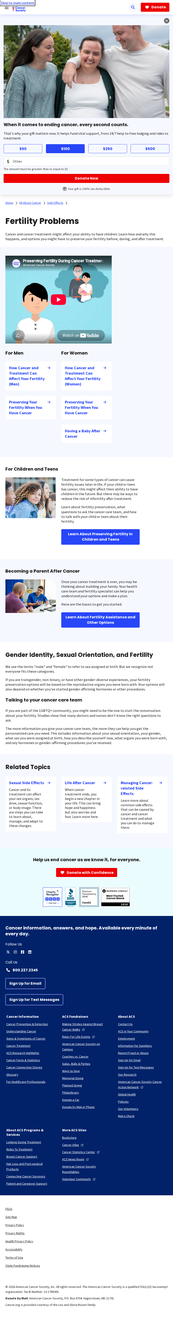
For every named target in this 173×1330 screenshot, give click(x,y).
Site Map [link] (11, 1217)
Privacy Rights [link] (15, 1233)
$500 (150, 148)
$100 (65, 148)
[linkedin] (29, 952)
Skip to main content (17, 2)
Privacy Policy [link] (14, 1225)
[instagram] (15, 952)
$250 (107, 148)
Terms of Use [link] (14, 1257)
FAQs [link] (8, 1209)
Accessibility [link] (14, 1249)
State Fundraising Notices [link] (22, 1266)
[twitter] (8, 952)
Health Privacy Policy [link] (19, 1241)
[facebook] (22, 952)
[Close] (166, 20)
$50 (23, 148)
